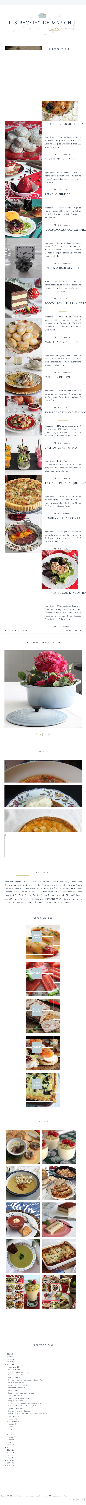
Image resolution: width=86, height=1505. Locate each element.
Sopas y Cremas (26, 902)
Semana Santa (75, 899)
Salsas (65, 899)
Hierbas (16, 892)
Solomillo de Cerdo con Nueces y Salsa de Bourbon (27, 1406)
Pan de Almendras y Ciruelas (19, 1411)
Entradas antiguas (71, 631)
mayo (11, 1432)
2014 (9, 1450)
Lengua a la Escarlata (63, 518)
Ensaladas (62, 418)
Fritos (51, 888)
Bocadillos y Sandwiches (62, 236)
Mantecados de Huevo (62, 342)
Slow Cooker (14, 903)
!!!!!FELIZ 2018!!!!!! (60, 49)
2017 (9, 1364)
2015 (9, 1447)
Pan (16, 895)
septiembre (13, 1421)
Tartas (38, 902)
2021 (9, 1354)
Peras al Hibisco (58, 194)
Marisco (43, 891)
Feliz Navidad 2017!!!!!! (63, 268)
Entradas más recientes (16, 631)
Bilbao (62, 309)
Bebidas (34, 882)
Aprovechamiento (12, 881)
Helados (8, 891)
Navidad (62, 165)
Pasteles (28, 895)
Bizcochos (51, 881)
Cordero (17, 888)
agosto (12, 1424)
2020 (9, 1357)
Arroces (26, 881)
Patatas (36, 895)
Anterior (3, 140)
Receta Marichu (35, 899)
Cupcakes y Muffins (29, 888)
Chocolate (62, 130)
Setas (6, 903)
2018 (9, 1362)
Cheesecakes (35, 885)
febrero (12, 1440)
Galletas (65, 888)
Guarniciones (76, 888)
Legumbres (33, 891)
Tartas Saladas (49, 902)
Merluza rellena (58, 377)
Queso (22, 899)
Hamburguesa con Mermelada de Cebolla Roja (25, 1380)
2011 (9, 1458)
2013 (9, 1453)
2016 (9, 1445)
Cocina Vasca (75, 885)
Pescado (60, 894)
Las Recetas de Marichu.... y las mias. (26, 1496)
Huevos (23, 891)
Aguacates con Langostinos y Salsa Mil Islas (24, 1403)
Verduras (69, 902)
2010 (9, 1460)
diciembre (13, 1367)
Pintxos (69, 895)
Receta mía (53, 899)
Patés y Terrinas (47, 895)
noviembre (13, 1416)
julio (10, 1427)
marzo (11, 1437)
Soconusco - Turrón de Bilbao (19, 1385)
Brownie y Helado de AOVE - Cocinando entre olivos (27, 1414)
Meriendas (54, 891)
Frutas (62, 200)
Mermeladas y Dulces (71, 891)
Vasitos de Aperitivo (61, 448)
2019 (9, 1359)
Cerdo (25, 884)
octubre (12, 1419)
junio (11, 1429)
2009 (9, 1463)
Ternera (60, 902)
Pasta (21, 895)
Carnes (17, 884)
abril (11, 1434)
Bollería (8, 885)
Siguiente (43, 140)
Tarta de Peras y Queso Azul (19, 1398)
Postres (14, 899)
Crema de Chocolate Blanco (18, 1372)
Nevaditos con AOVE (60, 159)
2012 (9, 1455)
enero (11, 1442)
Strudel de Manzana (15, 1408)
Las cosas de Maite (60, 1496)
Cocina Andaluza (60, 885)
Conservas (8, 888)
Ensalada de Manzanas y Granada (21, 1393)
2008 (9, 1465)
